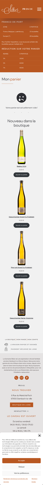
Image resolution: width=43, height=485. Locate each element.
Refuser (22, 467)
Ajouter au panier (21, 175)
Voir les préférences (21, 473)
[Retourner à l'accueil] (11, 9)
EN (27, 9)
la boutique (10, 339)
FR (23, 9)
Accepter (21, 461)
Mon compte (33, 339)
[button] (39, 435)
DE (31, 9)
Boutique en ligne (21, 405)
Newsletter (20, 411)
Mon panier (21, 339)
